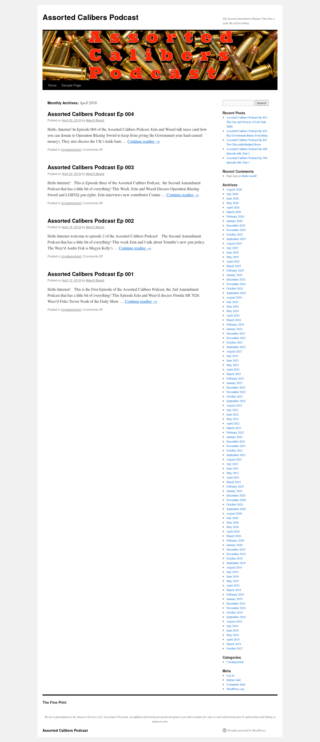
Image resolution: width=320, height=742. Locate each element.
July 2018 (232, 626)
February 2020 (235, 540)
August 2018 (234, 621)
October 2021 (234, 450)
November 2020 (236, 500)
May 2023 (232, 365)
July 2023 (232, 356)
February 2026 (235, 216)
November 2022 (236, 392)
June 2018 (232, 630)
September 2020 (236, 509)
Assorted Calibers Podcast (90, 17)
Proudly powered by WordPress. (247, 730)
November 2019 (236, 554)
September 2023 (236, 347)
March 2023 (233, 374)
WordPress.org (235, 689)
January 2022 (234, 437)
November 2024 (236, 284)
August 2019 (234, 567)
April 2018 (233, 639)
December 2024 (235, 279)
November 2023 (236, 338)
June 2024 (232, 306)
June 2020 (232, 522)
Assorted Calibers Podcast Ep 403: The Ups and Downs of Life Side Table (247, 121)
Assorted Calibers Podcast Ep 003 (91, 167)
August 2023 (234, 351)
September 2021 (236, 455)
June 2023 (232, 360)
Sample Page (71, 85)
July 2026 (232, 194)
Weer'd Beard (95, 120)
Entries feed (233, 680)
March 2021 (233, 482)
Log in (230, 675)
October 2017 (234, 648)
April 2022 (233, 423)
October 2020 (234, 504)
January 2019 (234, 599)
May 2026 (232, 203)
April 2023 (233, 369)
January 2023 (234, 383)
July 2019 (232, 572)
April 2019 (233, 585)
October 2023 (234, 342)
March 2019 (233, 590)
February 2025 (235, 270)
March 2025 (233, 266)
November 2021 (236, 446)
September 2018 (236, 617)
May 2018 (232, 635)
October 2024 (234, 288)
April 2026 (233, 207)
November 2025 (236, 230)
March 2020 (233, 536)
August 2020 (234, 513)
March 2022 (233, 428)
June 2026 (232, 198)
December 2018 (235, 603)
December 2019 (235, 549)
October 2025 (234, 234)
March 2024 (233, 320)
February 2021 (235, 486)
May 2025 (232, 257)
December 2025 (235, 225)
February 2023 (235, 378)
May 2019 (232, 581)
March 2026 (233, 212)
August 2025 (234, 243)
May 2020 (232, 527)
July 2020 (232, 518)
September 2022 (236, 401)
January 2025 (234, 275)
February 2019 (235, 594)
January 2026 (234, 221)
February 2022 (235, 432)
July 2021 (232, 464)
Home (52, 85)
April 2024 (233, 315)
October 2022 (234, 396)
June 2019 (232, 576)
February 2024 (235, 324)
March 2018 (233, 644)
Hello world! (249, 176)
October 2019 (234, 558)
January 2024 (234, 329)
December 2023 (235, 333)
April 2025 (233, 261)
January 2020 (234, 545)
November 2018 (236, 608)
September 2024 (236, 293)
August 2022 (234, 405)
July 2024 (232, 302)
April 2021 (233, 477)
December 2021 (235, 441)
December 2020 (235, 495)
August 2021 (234, 459)
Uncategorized (71, 149)
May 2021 (232, 473)
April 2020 (233, 531)
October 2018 (234, 612)
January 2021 (234, 491)
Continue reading (144, 141)
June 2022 (232, 414)
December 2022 (235, 387)
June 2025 (232, 252)
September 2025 (236, 239)
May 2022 (232, 419)
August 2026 (234, 189)
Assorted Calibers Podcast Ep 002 (91, 220)
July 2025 (232, 248)
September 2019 (236, 563)
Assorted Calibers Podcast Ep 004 (91, 114)
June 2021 (232, 468)
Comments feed (235, 684)
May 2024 (232, 311)
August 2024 (234, 297)
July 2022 (232, 410)
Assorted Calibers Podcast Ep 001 (91, 274)
